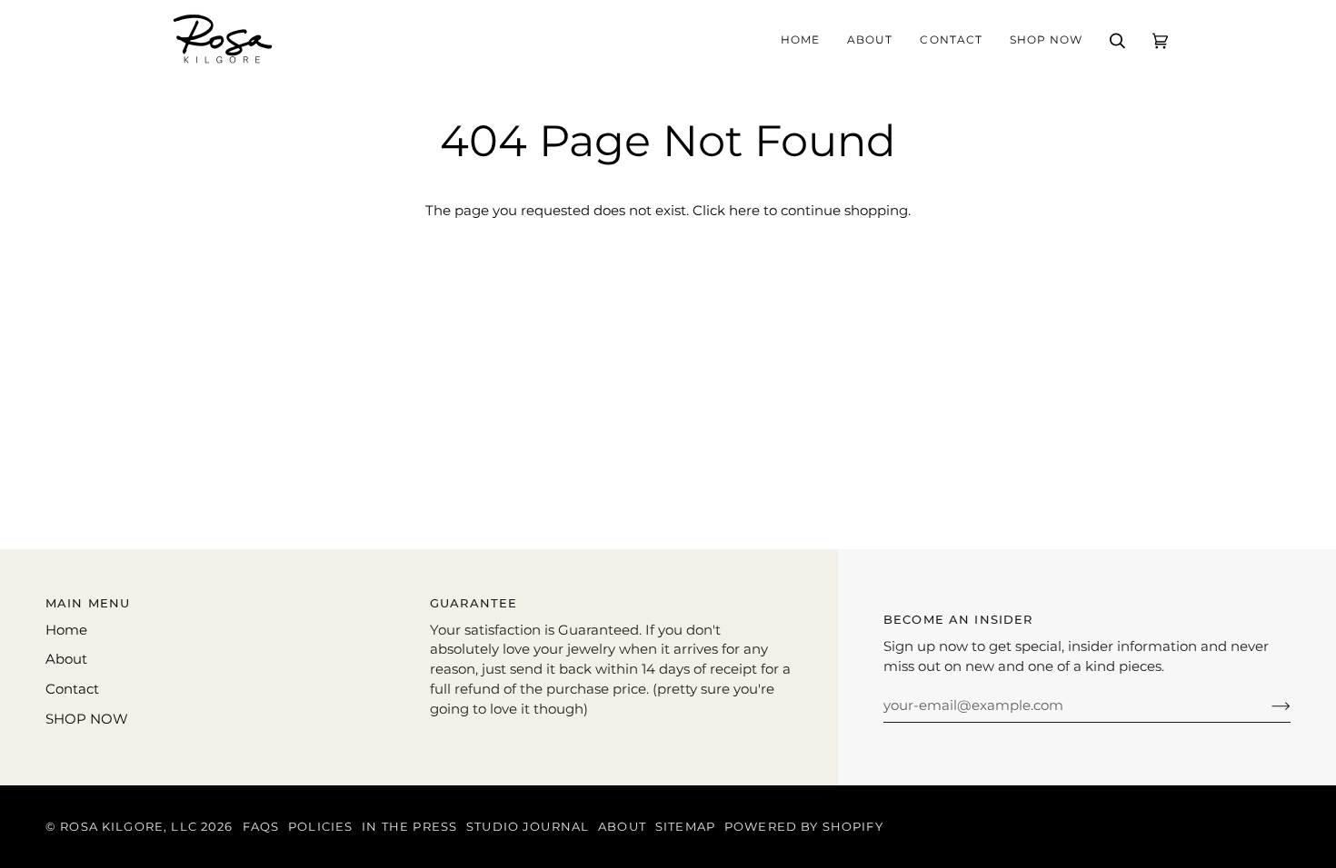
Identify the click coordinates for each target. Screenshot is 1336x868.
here (744, 210)
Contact (72, 689)
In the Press (409, 826)
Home (66, 630)
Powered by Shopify (803, 826)
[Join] (1266, 705)
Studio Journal (527, 826)
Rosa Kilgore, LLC (128, 826)
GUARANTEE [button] (473, 603)
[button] (869, 41)
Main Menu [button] (87, 603)
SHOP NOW (86, 719)
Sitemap (685, 826)
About (66, 659)
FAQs (261, 826)
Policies (320, 826)
